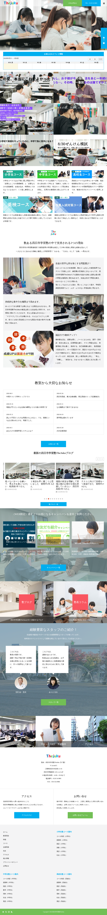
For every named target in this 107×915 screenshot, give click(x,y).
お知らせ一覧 (53, 444)
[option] (19, 538)
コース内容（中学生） (10, 879)
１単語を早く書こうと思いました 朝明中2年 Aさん (15, 484)
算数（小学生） (62, 847)
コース (5, 843)
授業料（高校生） (62, 882)
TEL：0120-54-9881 (91, 3)
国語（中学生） (8, 886)
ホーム (5, 832)
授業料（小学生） (62, 840)
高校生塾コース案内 (64, 874)
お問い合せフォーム (80, 815)
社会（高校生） (62, 897)
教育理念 (6, 836)
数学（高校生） (62, 890)
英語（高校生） (62, 901)
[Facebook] (3, 912)
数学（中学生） (8, 890)
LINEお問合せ (72, 3)
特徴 (4, 839)
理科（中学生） (8, 894)
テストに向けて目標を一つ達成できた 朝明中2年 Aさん (66, 484)
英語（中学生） (8, 901)
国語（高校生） (62, 886)
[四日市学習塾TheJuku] (11, 3)
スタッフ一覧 (53, 702)
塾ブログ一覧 (53, 504)
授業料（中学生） (9, 882)
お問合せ (6, 866)
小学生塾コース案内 (64, 832)
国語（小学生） (62, 844)
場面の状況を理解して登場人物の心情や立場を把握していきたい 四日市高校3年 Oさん (40, 485)
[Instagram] (9, 912)
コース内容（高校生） (64, 879)
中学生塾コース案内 (10, 874)
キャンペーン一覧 (53, 567)
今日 (100, 59)
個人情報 (6, 858)
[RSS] (12, 912)
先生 (4, 851)
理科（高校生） (62, 894)
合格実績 (6, 847)
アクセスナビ (27, 815)
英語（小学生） (62, 851)
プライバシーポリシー (10, 862)
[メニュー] (104, 3)
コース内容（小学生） (64, 836)
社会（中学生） (8, 897)
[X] (6, 912)
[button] (102, 459)
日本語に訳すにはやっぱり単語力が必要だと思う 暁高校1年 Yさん (92, 484)
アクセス (6, 854)
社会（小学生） (62, 855)
